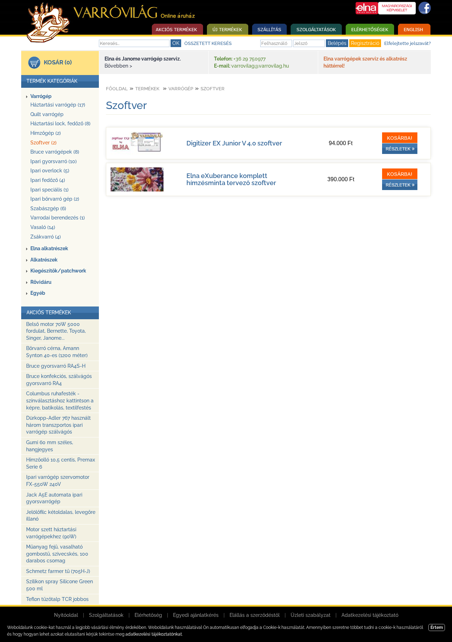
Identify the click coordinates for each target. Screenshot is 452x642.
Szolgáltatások (106, 615)
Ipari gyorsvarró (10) (53, 161)
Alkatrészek (44, 260)
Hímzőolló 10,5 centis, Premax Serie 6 (60, 463)
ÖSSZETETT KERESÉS (208, 43)
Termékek (147, 88)
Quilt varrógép (47, 114)
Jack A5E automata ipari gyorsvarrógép (54, 498)
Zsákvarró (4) (45, 237)
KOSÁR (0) (58, 62)
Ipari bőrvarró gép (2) (54, 199)
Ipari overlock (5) (49, 170)
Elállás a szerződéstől (255, 615)
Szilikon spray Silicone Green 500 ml (59, 585)
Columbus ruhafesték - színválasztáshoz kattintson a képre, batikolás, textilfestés (60, 400)
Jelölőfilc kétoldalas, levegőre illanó (60, 515)
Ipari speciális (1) (49, 190)
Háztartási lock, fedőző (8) (60, 123)
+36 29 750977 (249, 59)
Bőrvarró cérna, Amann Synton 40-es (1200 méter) (57, 351)
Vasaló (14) (42, 227)
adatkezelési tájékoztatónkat (153, 634)
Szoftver (213, 88)
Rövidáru (41, 282)
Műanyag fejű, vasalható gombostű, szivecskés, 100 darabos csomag (57, 553)
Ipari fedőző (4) (47, 180)
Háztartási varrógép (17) (57, 105)
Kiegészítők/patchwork (58, 271)
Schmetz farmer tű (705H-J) (58, 571)
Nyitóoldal (66, 615)
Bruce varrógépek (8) (54, 152)
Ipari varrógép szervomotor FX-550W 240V (57, 480)
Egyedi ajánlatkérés (196, 615)
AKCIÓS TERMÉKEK (48, 312)
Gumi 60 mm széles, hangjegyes (49, 446)
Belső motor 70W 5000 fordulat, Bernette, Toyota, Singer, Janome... (56, 331)
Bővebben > (118, 66)
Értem (436, 627)
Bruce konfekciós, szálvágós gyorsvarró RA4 (59, 379)
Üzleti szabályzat (311, 615)
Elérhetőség (148, 615)
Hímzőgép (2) (45, 133)
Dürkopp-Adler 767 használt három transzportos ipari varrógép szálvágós (58, 425)
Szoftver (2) (43, 142)
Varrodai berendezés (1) (57, 217)
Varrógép (41, 96)
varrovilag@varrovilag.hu (260, 66)
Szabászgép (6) (48, 208)
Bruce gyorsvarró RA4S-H (55, 366)
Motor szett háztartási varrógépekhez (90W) (51, 533)
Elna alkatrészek (49, 248)
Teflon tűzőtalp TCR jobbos (57, 599)
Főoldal (117, 88)
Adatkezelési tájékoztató (369, 615)
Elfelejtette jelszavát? (407, 43)
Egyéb (37, 293)
